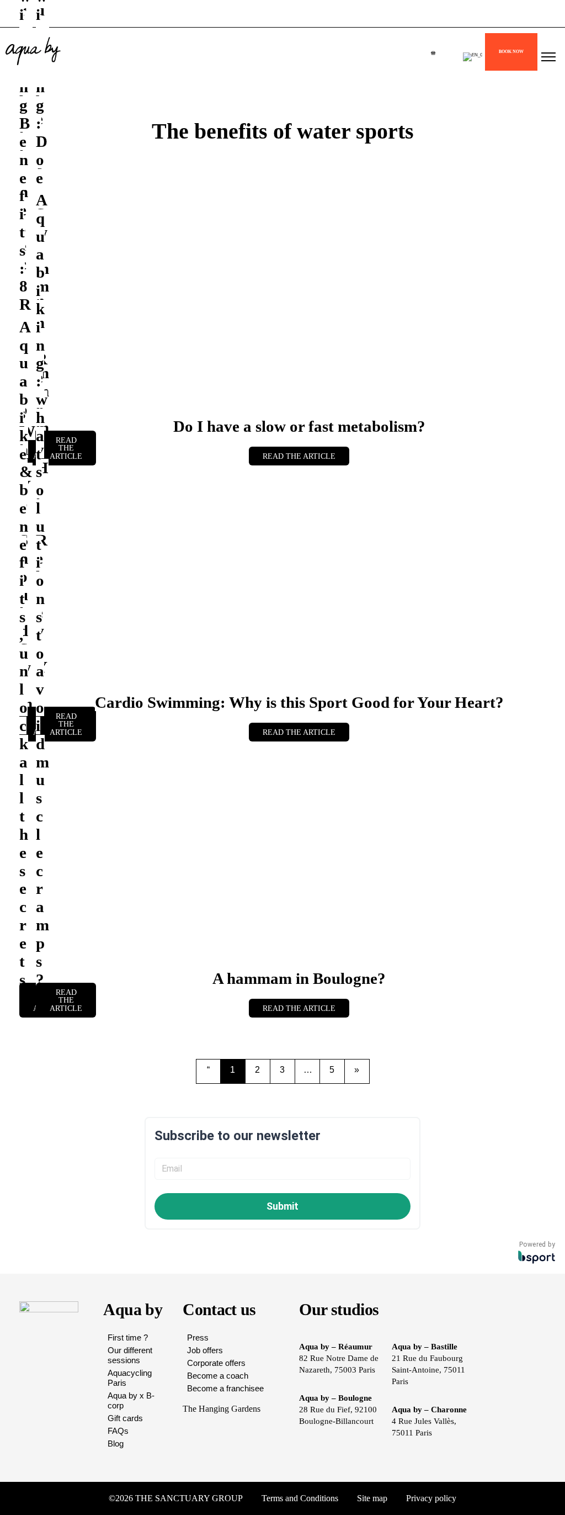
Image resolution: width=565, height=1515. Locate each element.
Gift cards (125, 1418)
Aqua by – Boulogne (335, 1398)
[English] (472, 57)
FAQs (118, 1430)
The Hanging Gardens (221, 1408)
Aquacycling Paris (130, 1377)
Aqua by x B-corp (131, 1400)
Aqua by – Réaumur (335, 1346)
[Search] (185, 167)
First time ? (128, 1337)
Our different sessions (130, 1355)
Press (198, 1337)
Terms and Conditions (300, 1498)
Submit (282, 1206)
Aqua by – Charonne (429, 1409)
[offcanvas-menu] (548, 57)
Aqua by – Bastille (424, 1346)
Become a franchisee (225, 1388)
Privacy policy (431, 1498)
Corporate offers (216, 1363)
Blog (116, 1443)
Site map (372, 1498)
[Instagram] (499, 1498)
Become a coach (217, 1375)
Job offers (205, 1350)
